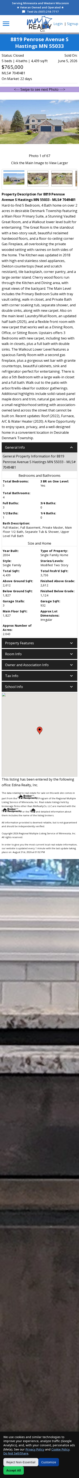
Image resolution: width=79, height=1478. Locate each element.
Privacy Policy (34, 1449)
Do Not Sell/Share (15, 1453)
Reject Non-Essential (20, 1462)
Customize (48, 1462)
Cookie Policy (60, 1449)
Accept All (13, 1470)
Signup (72, 23)
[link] (39, 24)
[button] (39, 447)
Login (58, 23)
